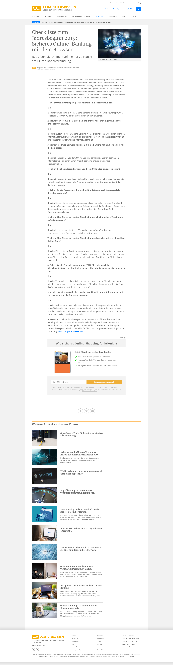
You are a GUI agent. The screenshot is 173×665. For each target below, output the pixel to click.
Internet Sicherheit (46, 22)
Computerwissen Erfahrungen (130, 638)
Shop (139, 3)
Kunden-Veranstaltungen (129, 644)
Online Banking (58, 22)
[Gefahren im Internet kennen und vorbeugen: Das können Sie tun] (44, 571)
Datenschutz (75, 641)
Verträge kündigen (77, 650)
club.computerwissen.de (70, 331)
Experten (99, 647)
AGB (73, 644)
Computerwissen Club (116, 3)
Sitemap (99, 641)
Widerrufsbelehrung (77, 647)
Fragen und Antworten (128, 636)
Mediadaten (100, 638)
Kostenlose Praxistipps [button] (113, 9)
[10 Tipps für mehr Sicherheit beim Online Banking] (44, 591)
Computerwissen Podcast (130, 3)
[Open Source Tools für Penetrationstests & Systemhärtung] (44, 438)
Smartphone (62, 17)
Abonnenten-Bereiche (128, 647)
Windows (48, 17)
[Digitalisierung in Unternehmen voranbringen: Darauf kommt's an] (44, 495)
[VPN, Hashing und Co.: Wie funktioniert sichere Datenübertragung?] (44, 514)
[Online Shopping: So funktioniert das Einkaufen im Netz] (44, 610)
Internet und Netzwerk (81, 17)
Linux (134, 17)
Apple (124, 17)
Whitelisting (100, 636)
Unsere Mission (101, 650)
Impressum (75, 638)
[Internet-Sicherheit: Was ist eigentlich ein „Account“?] (44, 533)
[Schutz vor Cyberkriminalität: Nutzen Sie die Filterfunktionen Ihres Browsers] (44, 552)
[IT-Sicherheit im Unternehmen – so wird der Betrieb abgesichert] (44, 476)
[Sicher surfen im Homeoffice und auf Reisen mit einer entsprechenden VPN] (44, 457)
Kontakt (74, 636)
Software (35, 17)
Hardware (113, 17)
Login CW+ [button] (129, 9)
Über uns (99, 644)
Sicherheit (100, 17)
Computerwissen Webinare (129, 641)
